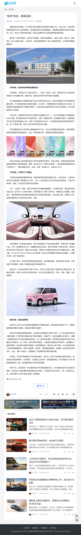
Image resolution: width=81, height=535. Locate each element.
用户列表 (53, 528)
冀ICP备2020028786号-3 (45, 531)
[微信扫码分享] (54, 394)
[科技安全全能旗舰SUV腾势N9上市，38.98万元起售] (16, 484)
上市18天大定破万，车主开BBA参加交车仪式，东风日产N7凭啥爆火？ (51, 460)
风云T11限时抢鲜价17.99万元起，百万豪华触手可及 (51, 421)
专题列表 (44, 528)
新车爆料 (39, 21)
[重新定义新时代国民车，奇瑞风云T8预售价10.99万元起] (16, 505)
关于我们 (26, 528)
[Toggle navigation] (74, 3)
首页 (5, 9)
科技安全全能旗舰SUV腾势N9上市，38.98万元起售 (51, 481)
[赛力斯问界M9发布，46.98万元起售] (16, 445)
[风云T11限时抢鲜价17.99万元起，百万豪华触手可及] (16, 424)
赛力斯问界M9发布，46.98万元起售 (46, 440)
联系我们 (35, 528)
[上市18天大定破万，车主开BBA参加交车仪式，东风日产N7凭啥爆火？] (16, 463)
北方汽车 (9, 21)
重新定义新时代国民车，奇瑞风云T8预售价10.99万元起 (49, 502)
